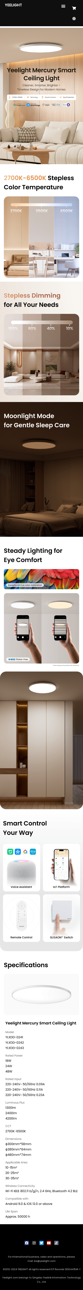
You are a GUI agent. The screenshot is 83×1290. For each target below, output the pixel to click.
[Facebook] (27, 1243)
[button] (63, 6)
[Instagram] (34, 1243)
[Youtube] (49, 1243)
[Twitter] (41, 1243)
